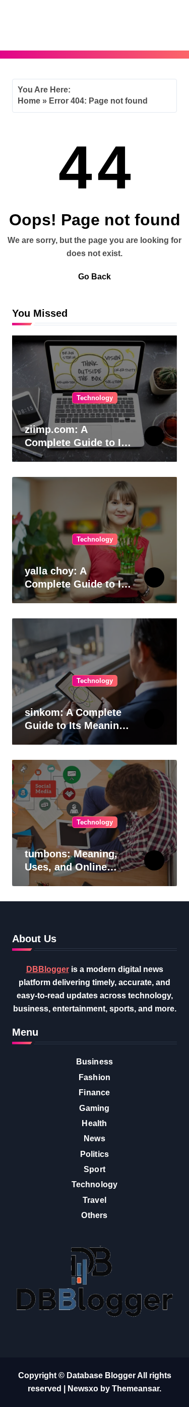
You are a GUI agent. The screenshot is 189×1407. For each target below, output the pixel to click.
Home (29, 100)
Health (94, 1123)
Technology (95, 398)
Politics (94, 1154)
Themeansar (135, 1388)
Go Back (94, 276)
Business (94, 1061)
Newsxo (83, 1388)
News (94, 1138)
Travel (94, 1200)
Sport (94, 1169)
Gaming (94, 1108)
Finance (94, 1092)
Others (94, 1215)
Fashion (94, 1077)
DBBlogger (47, 969)
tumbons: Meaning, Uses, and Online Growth (71, 867)
